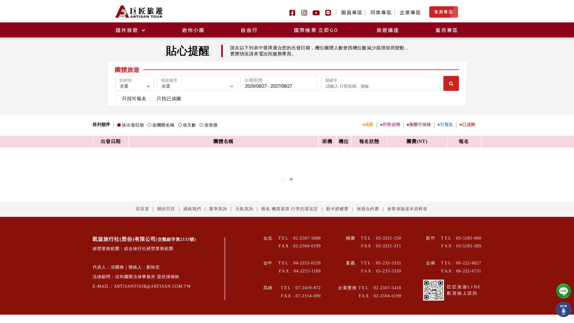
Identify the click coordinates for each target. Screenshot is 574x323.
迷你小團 (193, 30)
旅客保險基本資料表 (407, 209)
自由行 (249, 30)
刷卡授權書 (337, 209)
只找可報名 (134, 98)
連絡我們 (192, 209)
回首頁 (142, 209)
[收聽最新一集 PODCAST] (563, 309)
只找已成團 (169, 98)
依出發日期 (133, 125)
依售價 (211, 125)
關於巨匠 (166, 209)
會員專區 (443, 12)
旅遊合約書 (368, 209)
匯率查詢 (218, 209)
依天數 (189, 125)
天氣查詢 (244, 209)
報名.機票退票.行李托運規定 (289, 209)
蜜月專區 (447, 30)
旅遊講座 (388, 30)
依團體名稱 (163, 125)
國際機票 (316, 30)
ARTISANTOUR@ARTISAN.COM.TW (152, 286)
